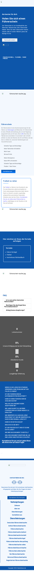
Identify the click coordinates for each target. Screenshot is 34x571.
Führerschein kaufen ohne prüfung (17, 541)
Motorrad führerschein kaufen (17, 557)
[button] (25, 4)
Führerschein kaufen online (17, 544)
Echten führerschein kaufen (17, 526)
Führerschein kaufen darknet (17, 532)
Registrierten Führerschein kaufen (17, 560)
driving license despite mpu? (15, 310)
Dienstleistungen (17, 512)
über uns (17, 508)
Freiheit (7, 187)
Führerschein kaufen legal (17, 538)
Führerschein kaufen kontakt (17, 535)
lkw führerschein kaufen (17, 554)
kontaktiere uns (17, 515)
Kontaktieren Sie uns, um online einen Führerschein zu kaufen (15, 199)
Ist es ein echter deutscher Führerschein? (14, 300)
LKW (22, 134)
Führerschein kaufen (17, 529)
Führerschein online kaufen (17, 551)
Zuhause (17, 505)
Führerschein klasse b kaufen (17, 548)
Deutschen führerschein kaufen (17, 522)
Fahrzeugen (11, 130)
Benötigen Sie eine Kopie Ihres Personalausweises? (15, 305)
